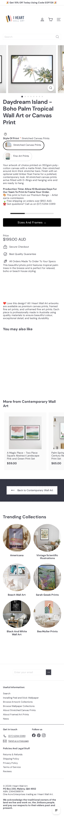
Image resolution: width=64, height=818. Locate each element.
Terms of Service (12, 767)
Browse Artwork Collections (18, 701)
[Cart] (50, 19)
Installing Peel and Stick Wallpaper (21, 697)
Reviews (7, 771)
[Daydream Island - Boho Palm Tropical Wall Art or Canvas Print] (25, 363)
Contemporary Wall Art (29, 403)
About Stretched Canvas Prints (19, 710)
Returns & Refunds (13, 754)
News (6, 718)
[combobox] (32, 37)
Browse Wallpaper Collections (19, 706)
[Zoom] (50, 88)
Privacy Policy (10, 762)
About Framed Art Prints (16, 714)
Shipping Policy (11, 758)
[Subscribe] (48, 672)
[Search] (57, 37)
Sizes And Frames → (32, 222)
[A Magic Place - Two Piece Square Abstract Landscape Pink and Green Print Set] (25, 439)
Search (6, 693)
